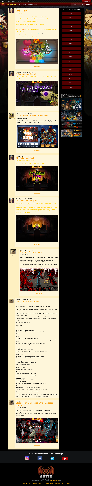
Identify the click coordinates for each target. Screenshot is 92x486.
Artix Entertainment (54, 480)
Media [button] (30, 4)
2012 (70, 74)
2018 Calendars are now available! (33, 116)
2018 (70, 48)
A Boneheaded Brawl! (26, 74)
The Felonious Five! (25, 158)
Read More (37, 66)
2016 (70, 56)
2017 (70, 52)
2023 (70, 26)
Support (30, 1)
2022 (70, 30)
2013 (70, 69)
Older (70, 87)
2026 (70, 13)
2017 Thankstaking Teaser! (28, 201)
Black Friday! (22, 11)
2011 (70, 78)
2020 (70, 39)
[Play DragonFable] (88, 4)
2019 (70, 43)
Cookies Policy (59, 483)
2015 (70, 61)
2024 (70, 22)
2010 (70, 82)
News (19, 1)
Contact (68, 483)
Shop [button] (23, 1)
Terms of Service (26, 483)
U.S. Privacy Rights (48, 483)
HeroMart (41, 121)
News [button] (24, 4)
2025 (70, 17)
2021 (70, 35)
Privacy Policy (37, 483)
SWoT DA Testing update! (27, 301)
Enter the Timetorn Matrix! (32, 252)
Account (78, 4)
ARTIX (8, 1)
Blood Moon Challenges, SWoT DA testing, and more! (35, 404)
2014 (70, 65)
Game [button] (19, 4)
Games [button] (13, 1)
